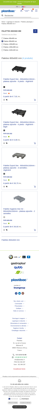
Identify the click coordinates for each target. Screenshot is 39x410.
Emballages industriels (18, 330)
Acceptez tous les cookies (19, 406)
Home (3, 22)
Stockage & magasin (18, 318)
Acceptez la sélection (25, 402)
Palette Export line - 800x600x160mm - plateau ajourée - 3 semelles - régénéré (19, 168)
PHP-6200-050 (7, 220)
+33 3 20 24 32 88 (20, 355)
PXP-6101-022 (7, 133)
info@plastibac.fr (19, 359)
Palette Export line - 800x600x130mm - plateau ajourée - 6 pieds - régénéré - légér (19, 124)
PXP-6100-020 (7, 90)
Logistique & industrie (13, 22)
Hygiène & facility (18, 328)
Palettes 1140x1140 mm (11, 50)
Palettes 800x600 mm (10, 41)
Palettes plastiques (27, 22)
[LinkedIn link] (20, 293)
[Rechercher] (2, 15)
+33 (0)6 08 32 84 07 (21, 357)
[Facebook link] (16, 293)
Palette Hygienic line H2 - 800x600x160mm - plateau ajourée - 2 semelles (19, 211)
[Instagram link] (23, 293)
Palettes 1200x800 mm (11, 44)
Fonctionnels (14, 399)
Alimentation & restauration (18, 323)
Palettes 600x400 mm (10, 38)
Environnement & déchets (18, 326)
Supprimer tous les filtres (9, 34)
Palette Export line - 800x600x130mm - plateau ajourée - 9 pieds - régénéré (19, 80)
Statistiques (25, 399)
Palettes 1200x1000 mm (11, 47)
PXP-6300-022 (7, 177)
